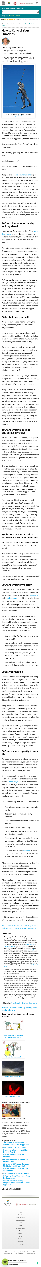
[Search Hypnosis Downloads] (38, 12)
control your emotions (22, 175)
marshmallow (31, 950)
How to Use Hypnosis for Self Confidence (15, 1170)
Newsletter (20, 1241)
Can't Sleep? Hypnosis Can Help (16, 1173)
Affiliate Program (20, 1228)
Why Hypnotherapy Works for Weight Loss (15, 1160)
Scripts (20, 1222)
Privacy (20, 1236)
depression (6, 234)
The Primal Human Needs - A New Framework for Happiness (16, 1144)
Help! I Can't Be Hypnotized (14, 1147)
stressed (26, 850)
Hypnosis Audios (20, 1220)
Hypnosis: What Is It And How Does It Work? (15, 1151)
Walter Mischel (29, 944)
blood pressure (11, 598)
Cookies (20, 1238)
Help (20, 1230)
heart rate (34, 595)
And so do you (13, 781)
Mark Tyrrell (15, 1003)
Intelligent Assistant (14, 16)
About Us (20, 1215)
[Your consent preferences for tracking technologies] (37, 1263)
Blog (20, 1225)
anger (36, 231)
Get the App (21, 1244)
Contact (20, 1233)
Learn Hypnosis (21, 1217)
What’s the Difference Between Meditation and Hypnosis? (16, 1165)
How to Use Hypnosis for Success (13, 1156)
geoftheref (18, 116)
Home (20, 1212)
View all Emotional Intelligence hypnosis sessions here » (19, 1009)
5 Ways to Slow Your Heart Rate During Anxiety (16, 1177)
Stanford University (10, 946)
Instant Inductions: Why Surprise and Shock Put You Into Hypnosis (16, 1183)
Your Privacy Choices (17, 1261)
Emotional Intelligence (30, 1003)
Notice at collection (10, 1264)
